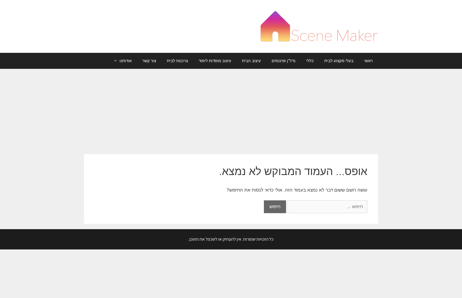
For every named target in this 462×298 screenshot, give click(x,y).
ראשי (368, 60)
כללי (310, 60)
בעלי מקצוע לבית (338, 60)
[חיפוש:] (326, 206)
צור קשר (149, 60)
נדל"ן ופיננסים (283, 60)
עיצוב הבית (251, 60)
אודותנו (126, 60)
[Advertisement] (231, 108)
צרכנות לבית (177, 60)
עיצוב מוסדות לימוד (215, 60)
